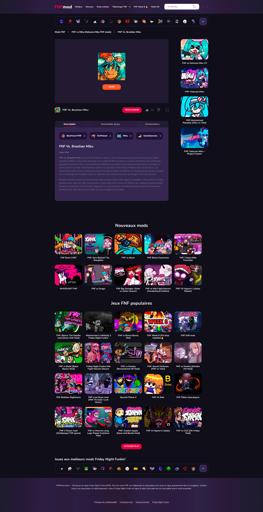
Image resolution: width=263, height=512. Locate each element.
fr (202, 6)
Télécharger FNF (119, 6)
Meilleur (78, 6)
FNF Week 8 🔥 (141, 6)
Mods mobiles (103, 6)
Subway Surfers (142, 502)
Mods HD (155, 6)
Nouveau (89, 6)
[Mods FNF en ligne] (63, 6)
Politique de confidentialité (105, 502)
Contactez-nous (126, 502)
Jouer (112, 87)
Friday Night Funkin (160, 502)
